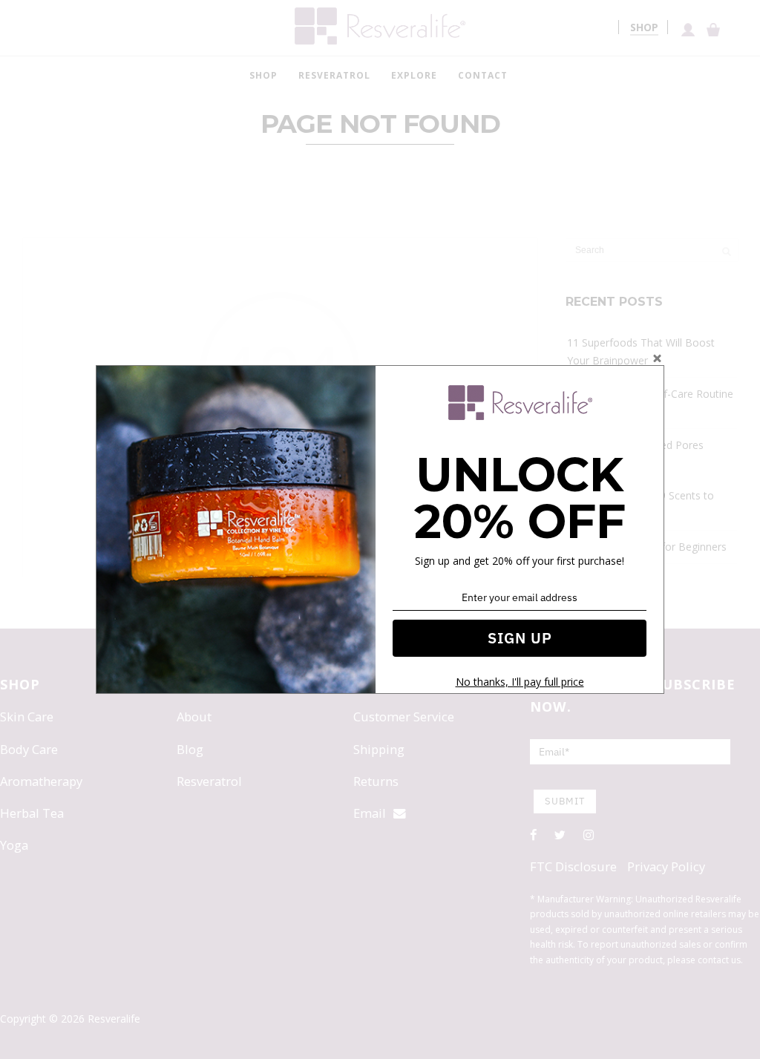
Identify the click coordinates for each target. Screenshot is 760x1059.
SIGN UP (520, 638)
